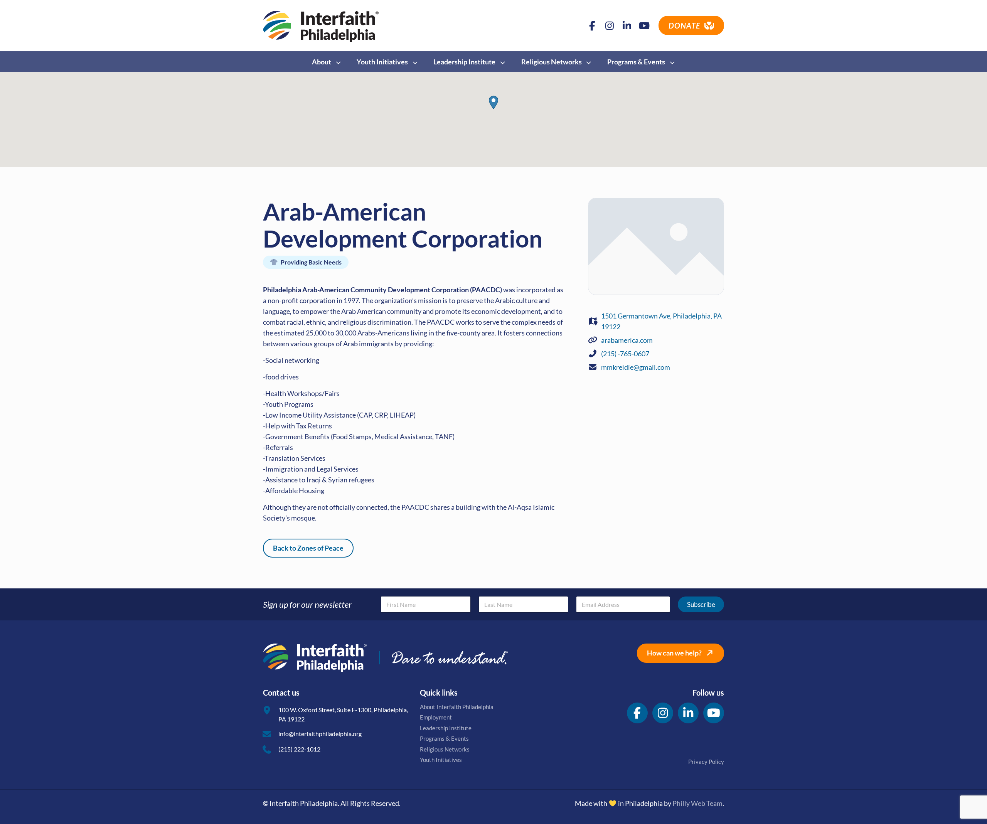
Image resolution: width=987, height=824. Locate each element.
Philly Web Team (697, 803)
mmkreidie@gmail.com (635, 367)
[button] (493, 102)
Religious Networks (445, 749)
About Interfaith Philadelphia (457, 706)
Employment (436, 717)
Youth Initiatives (441, 759)
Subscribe (701, 604)
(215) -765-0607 (625, 353)
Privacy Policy (706, 761)
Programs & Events (444, 738)
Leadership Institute (446, 728)
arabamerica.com (627, 340)
